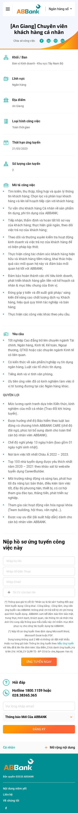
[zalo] (63, 41)
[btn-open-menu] (8, 9)
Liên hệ (8, 794)
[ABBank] (28, 9)
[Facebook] (6, 808)
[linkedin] (49, 41)
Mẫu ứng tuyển (65, 643)
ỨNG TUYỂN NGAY (39, 662)
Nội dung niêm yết (15, 788)
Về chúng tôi (11, 800)
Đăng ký (39, 729)
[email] (56, 41)
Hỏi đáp (18, 682)
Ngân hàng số (59, 9)
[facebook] (42, 41)
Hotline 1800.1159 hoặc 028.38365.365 (31, 692)
